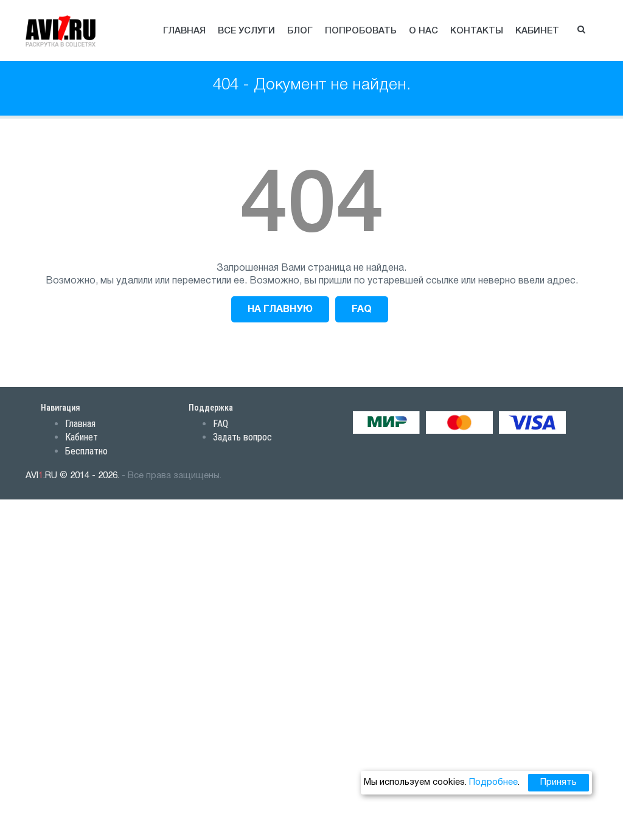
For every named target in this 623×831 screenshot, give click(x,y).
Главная (184, 31)
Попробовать (361, 31)
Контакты (476, 31)
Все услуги (246, 31)
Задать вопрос (242, 437)
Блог (300, 31)
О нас (423, 31)
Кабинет (537, 31)
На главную (280, 309)
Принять (558, 782)
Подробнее (493, 782)
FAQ (362, 309)
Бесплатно (86, 451)
